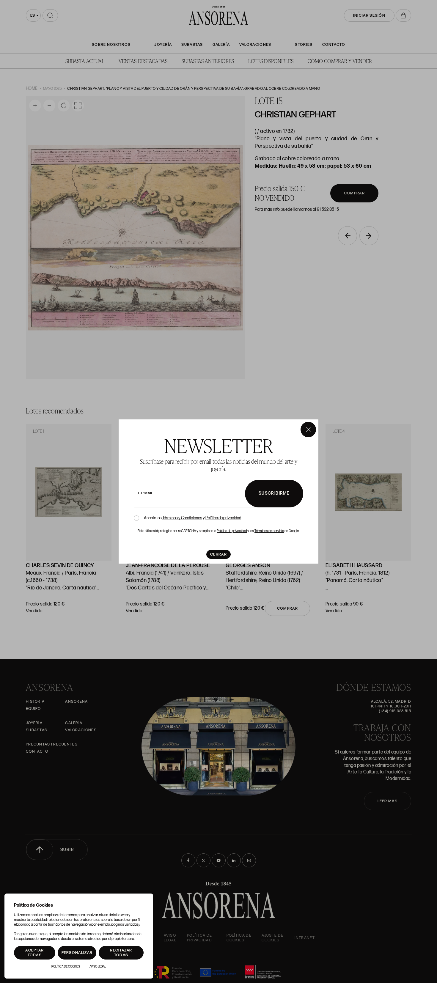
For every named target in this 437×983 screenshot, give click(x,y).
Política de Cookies (65, 966)
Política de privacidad (223, 517)
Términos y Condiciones (182, 517)
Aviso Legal (97, 966)
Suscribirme (274, 493)
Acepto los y (192, 518)
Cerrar (218, 554)
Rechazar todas (121, 952)
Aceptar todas (34, 952)
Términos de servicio (269, 531)
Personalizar (77, 952)
